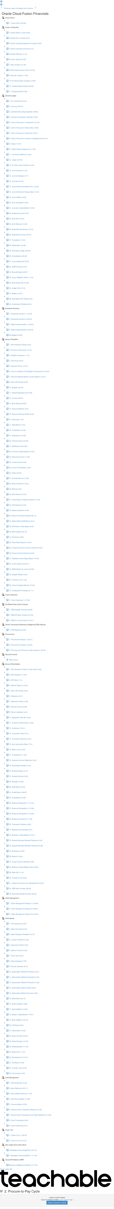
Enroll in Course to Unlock (57, 1203)
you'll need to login (66, 1200)
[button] (1, 2)
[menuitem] (1, 5)
